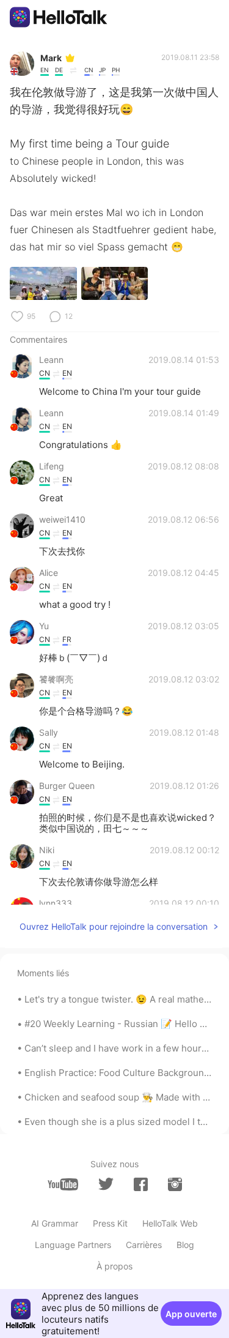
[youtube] (63, 1184)
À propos (114, 1266)
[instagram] (175, 1184)
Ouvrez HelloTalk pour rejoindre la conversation (114, 926)
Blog (185, 1244)
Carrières (144, 1244)
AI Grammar (54, 1223)
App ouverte (191, 1314)
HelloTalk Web (170, 1223)
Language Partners (73, 1244)
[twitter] (106, 1184)
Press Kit (110, 1223)
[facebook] (141, 1184)
